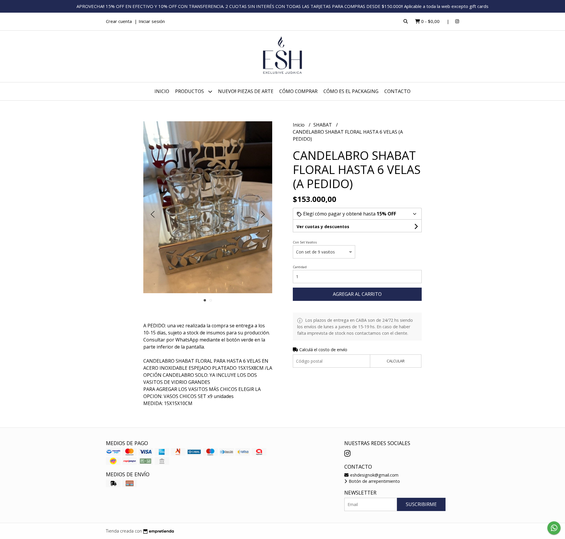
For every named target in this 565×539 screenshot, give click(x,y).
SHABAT (323, 125)
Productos (190, 91)
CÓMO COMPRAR (298, 91)
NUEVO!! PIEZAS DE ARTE (245, 91)
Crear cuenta (119, 21)
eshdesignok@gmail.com (373, 475)
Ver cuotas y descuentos (323, 226)
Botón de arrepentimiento (374, 481)
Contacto (397, 91)
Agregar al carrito (357, 294)
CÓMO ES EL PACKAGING (350, 91)
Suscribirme (421, 504)
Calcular (396, 361)
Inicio (161, 91)
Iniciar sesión (152, 21)
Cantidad (300, 267)
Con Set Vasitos (305, 242)
